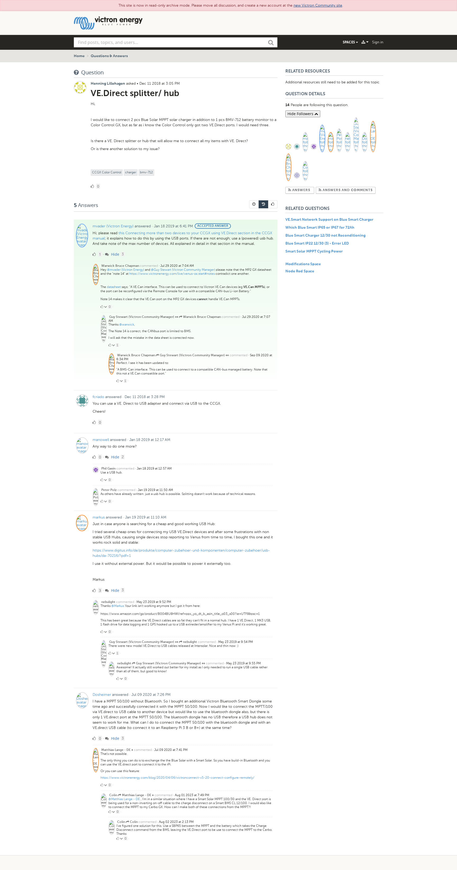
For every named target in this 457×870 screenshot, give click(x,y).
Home (79, 56)
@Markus (117, 606)
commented (149, 266)
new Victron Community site (318, 5)
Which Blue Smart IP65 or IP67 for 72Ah (319, 227)
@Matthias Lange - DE (124, 799)
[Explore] (365, 42)
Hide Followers (300, 113)
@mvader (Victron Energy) (125, 270)
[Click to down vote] (106, 307)
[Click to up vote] (101, 307)
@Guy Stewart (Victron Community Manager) (183, 270)
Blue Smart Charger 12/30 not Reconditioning (325, 235)
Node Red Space (299, 271)
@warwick (126, 324)
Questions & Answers (109, 56)
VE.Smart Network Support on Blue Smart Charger (329, 220)
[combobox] (175, 42)
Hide (114, 254)
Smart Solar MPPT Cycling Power (314, 251)
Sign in (377, 42)
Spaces (349, 42)
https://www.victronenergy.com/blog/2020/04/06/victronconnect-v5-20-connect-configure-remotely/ (177, 777)
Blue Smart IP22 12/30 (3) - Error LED (317, 243)
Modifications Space (303, 264)
